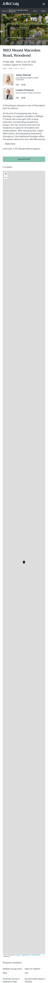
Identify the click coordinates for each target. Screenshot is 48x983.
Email (23, 84)
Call (17, 84)
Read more (10, 143)
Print (35, 11)
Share (43, 11)
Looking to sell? (24, 159)
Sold (3, 11)
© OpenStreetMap (35, 955)
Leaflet (5, 955)
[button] (24, 562)
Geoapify (17, 955)
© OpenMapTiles (25, 955)
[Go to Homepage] (10, 4)
